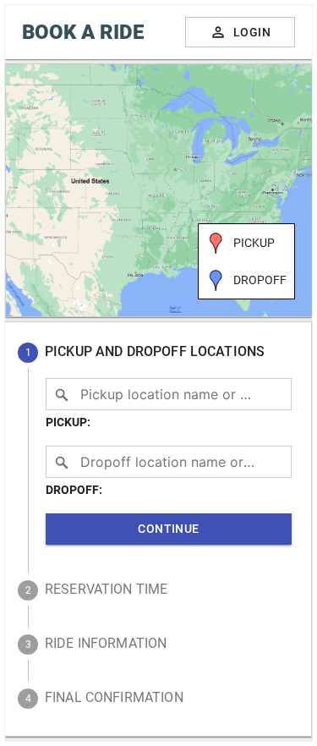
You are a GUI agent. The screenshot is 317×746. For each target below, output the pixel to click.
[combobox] (168, 394)
